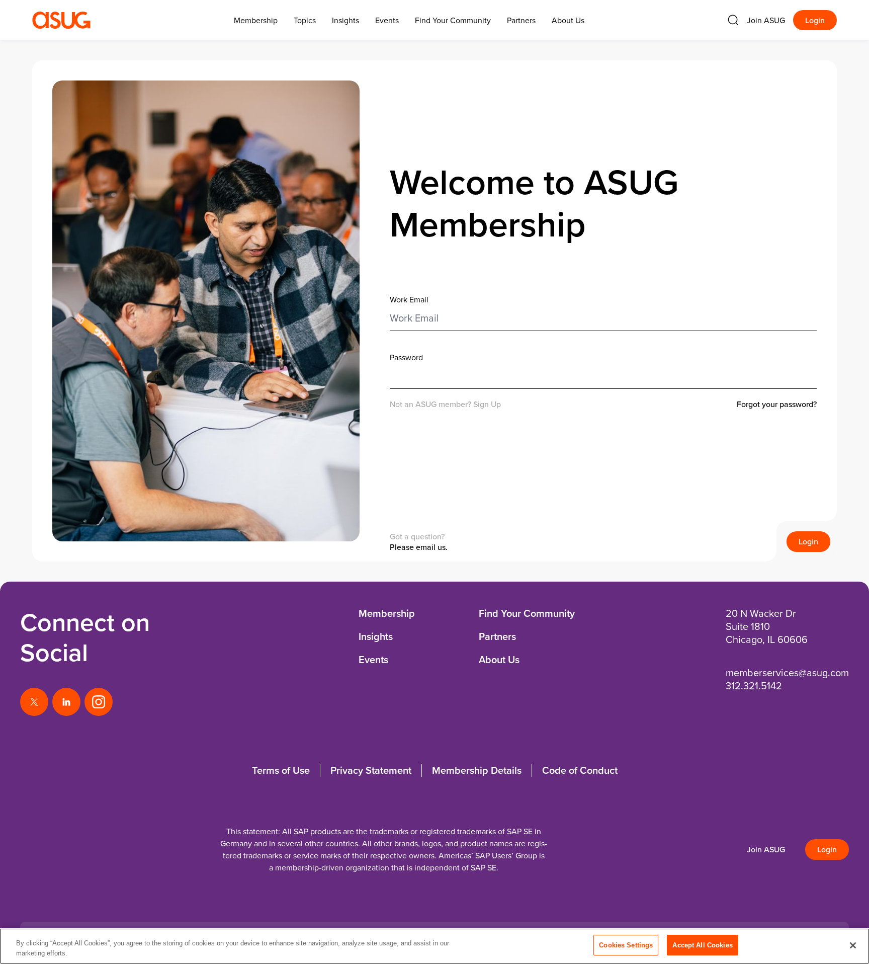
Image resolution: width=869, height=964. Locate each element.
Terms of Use (281, 770)
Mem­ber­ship (256, 20)
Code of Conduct (580, 770)
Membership (387, 613)
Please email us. (419, 546)
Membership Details (477, 770)
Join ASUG (766, 20)
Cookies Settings (626, 945)
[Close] (853, 945)
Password (406, 357)
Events (387, 20)
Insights (345, 20)
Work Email (409, 299)
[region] (434, 946)
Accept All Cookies (702, 945)
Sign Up (487, 404)
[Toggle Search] (733, 20)
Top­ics (305, 20)
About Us (568, 20)
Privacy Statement (370, 770)
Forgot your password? (777, 404)
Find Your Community (453, 20)
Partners (521, 20)
